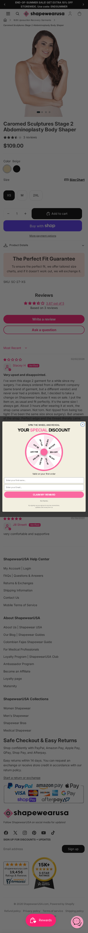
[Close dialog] (83, 424)
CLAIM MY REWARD (44, 494)
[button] (77, 922)
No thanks (44, 501)
